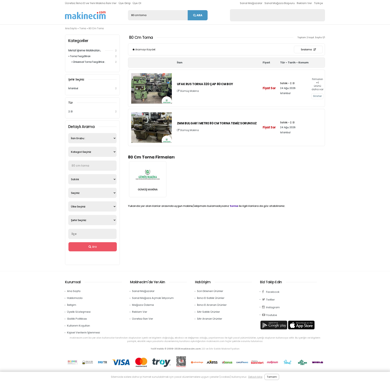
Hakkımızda (74, 298)
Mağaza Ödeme (143, 305)
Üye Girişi (125, 3)
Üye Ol (137, 3)
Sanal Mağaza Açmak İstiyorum (153, 298)
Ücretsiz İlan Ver (142, 319)
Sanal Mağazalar (251, 3)
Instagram (273, 307)
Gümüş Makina (189, 91)
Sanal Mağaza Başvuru (279, 3)
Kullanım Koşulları (78, 326)
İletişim (71, 305)
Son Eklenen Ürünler (210, 291)
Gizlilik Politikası (77, 319)
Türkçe (318, 3)
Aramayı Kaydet (145, 49)
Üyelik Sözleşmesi (79, 312)
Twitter (270, 300)
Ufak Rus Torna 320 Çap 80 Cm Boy (205, 84)
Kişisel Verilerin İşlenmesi (83, 332)
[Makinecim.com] (85, 15)
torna (234, 206)
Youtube (271, 315)
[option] (147, 179)
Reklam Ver (304, 3)
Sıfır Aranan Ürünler (209, 319)
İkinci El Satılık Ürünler (210, 298)
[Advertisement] (277, 15)
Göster (317, 96)
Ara (199, 15)
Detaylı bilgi (255, 377)
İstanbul (92, 88)
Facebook (273, 292)
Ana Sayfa (71, 28)
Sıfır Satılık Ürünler (208, 312)
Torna (82, 28)
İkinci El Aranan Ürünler (212, 305)
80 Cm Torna (96, 28)
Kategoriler (78, 40)
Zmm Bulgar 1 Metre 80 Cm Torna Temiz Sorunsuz (217, 123)
